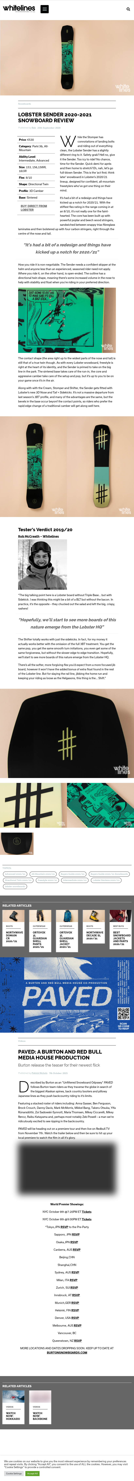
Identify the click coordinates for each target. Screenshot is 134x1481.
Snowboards (24, 103)
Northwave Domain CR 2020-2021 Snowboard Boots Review (13, 928)
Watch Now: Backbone (40, 1407)
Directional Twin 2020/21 (18, 880)
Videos (21, 1041)
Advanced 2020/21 (15, 874)
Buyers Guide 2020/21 (72, 874)
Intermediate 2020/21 (75, 880)
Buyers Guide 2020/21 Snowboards (109, 874)
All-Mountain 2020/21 (43, 874)
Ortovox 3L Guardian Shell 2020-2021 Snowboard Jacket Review (67, 931)
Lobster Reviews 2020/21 (106, 880)
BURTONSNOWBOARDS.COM (67, 1352)
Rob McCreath (29, 536)
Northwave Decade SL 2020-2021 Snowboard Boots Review (94, 926)
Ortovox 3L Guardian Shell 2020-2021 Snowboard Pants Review (40, 931)
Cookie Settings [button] (14, 1473)
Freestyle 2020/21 (47, 880)
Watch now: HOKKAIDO (13, 1407)
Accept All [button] (32, 1473)
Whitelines (51, 536)
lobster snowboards (15, 886)
